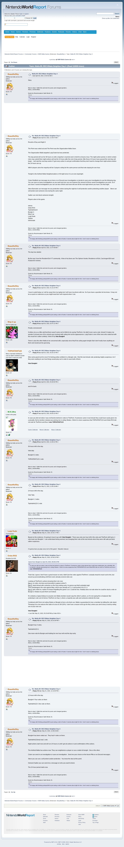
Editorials (40, 32)
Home (7, 32)
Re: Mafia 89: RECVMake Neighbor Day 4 (46, 136)
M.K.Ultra (12, 412)
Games (18, 32)
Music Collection (56, 429)
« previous (52, 59)
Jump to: (98, 805)
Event (44, 818)
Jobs (79, 824)
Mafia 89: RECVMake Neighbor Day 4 (45, 74)
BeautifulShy (60, 54)
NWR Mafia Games (63, 59)
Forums (68, 32)
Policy (79, 816)
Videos (74, 32)
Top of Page (96, 822)
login (21, 14)
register (26, 14)
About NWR (81, 814)
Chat (79, 32)
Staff (44, 822)
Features (48, 32)
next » (73, 59)
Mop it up (12, 322)
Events (54, 32)
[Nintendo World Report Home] (20, 818)
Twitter (94, 818)
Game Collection (33, 429)
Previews (33, 32)
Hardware (57, 820)
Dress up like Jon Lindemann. (111, 18)
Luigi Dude (12, 531)
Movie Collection (44, 429)
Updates (96, 814)
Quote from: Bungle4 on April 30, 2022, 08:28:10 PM (43, 562)
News (13, 32)
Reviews (25, 32)
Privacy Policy (81, 822)
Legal (79, 820)
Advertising (81, 818)
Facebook (95, 820)
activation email (20, 15)
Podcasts (61, 32)
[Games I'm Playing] (9, 435)
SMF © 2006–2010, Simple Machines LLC (70, 842)
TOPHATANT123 (15, 351)
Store (84, 32)
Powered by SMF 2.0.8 (50, 842)
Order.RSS (12, 556)
